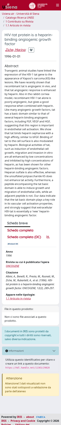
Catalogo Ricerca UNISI (20, 17)
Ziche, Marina (15, 50)
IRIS (19, 417)
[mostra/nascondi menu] (57, 5)
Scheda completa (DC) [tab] (24, 237)
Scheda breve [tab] (17, 223)
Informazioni (16, 350)
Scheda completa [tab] (20, 230)
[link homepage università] (38, 5)
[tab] (48, 237)
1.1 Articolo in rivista (18, 25)
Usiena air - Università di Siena (20, 13)
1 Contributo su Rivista (19, 21)
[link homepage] (11, 5)
